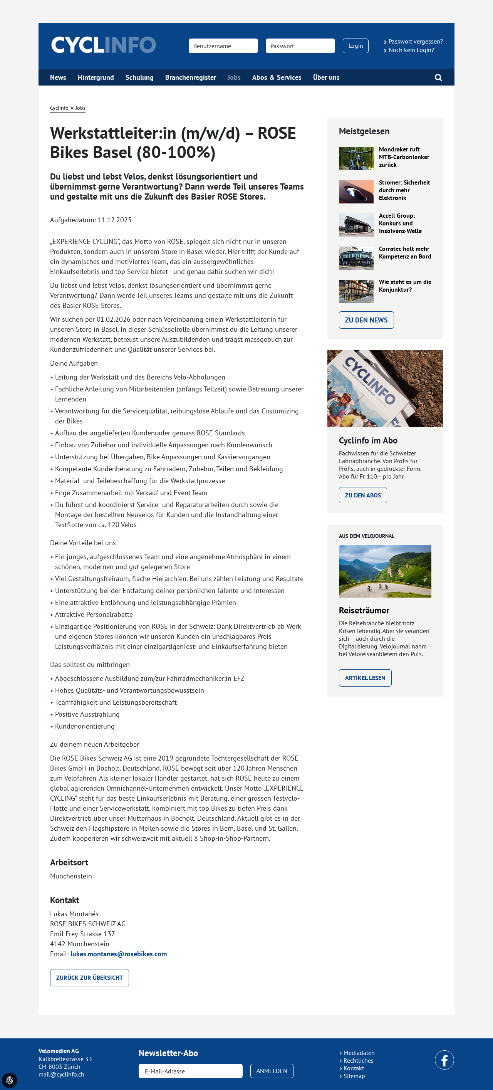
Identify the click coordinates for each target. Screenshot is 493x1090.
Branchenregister (190, 77)
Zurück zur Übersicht (89, 978)
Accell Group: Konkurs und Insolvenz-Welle (400, 223)
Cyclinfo (59, 107)
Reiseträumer (364, 610)
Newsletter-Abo (168, 1053)
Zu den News (366, 320)
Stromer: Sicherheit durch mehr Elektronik (404, 190)
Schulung (140, 77)
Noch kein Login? (411, 50)
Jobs (234, 77)
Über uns (326, 77)
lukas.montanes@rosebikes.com (118, 953)
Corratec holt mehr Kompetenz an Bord (405, 252)
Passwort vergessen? (416, 41)
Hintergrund (96, 77)
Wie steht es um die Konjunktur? (405, 286)
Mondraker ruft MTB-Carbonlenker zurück (404, 157)
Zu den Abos (363, 495)
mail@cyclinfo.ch (61, 1074)
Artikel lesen (365, 678)
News (58, 77)
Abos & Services (277, 77)
